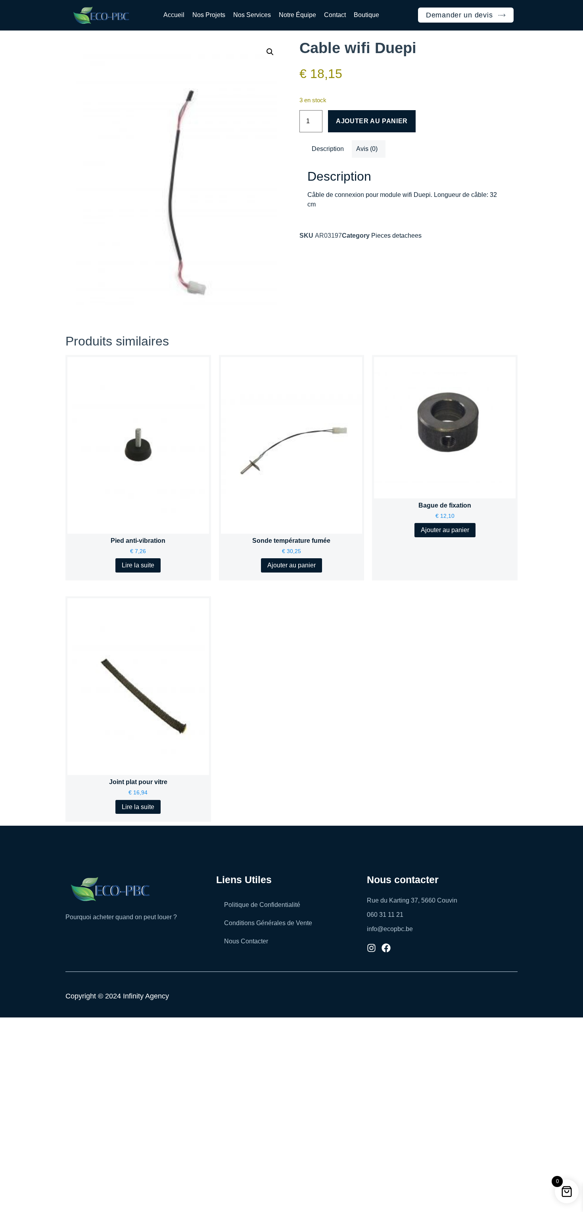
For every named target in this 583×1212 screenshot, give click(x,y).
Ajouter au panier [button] (291, 565)
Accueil (173, 14)
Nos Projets (208, 14)
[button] (270, 52)
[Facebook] (386, 947)
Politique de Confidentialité (262, 904)
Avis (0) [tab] (367, 148)
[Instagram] (371, 947)
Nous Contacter (246, 941)
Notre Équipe (297, 14)
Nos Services (252, 14)
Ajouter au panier (372, 121)
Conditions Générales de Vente (268, 923)
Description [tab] (328, 148)
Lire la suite (138, 565)
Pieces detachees (396, 235)
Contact (335, 14)
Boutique (366, 14)
